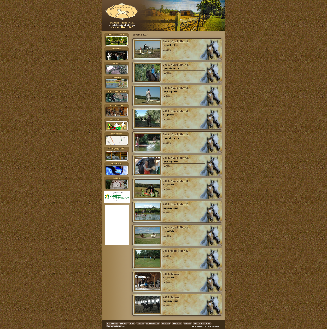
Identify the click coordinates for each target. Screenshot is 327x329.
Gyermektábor (166, 323)
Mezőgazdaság (177, 323)
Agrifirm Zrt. (117, 201)
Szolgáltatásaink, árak (152, 323)
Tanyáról (131, 323)
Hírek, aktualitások (112, 323)
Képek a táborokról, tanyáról (202, 323)
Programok (140, 323)
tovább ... (167, 50)
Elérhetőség (187, 323)
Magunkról (123, 323)
